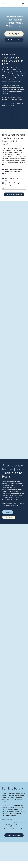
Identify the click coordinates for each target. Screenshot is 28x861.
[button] (23, 3)
